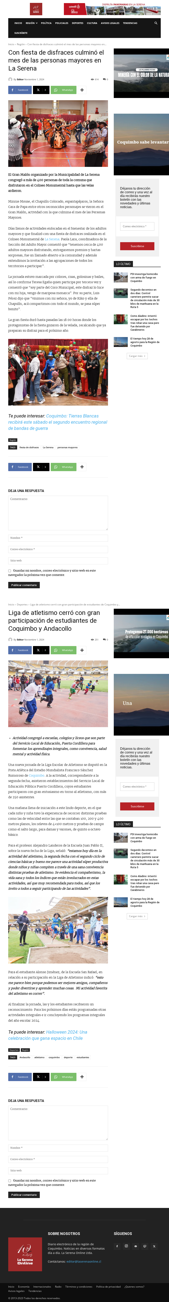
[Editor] (11, 79)
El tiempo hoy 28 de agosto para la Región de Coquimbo (145, 342)
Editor (20, 79)
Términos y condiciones (78, 1286)
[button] (156, 23)
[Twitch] (145, 1246)
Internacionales (42, 1286)
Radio (58, 1286)
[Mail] (135, 1246)
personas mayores (67, 447)
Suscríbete (20, 32)
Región (30, 23)
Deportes (77, 23)
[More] (82, 90)
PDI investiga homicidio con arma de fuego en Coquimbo (144, 278)
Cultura (92, 23)
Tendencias (130, 23)
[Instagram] (126, 1246)
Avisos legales (110, 23)
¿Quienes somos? (134, 1286)
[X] (154, 1246)
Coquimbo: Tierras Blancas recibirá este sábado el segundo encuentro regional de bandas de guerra (57, 422)
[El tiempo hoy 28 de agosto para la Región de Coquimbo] (121, 342)
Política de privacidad (108, 1286)
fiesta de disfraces (29, 447)
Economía (23, 1286)
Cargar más (136, 356)
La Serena (52, 239)
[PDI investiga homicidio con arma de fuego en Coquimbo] (121, 277)
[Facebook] (117, 1246)
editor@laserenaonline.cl (84, 1261)
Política (46, 23)
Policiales (61, 23)
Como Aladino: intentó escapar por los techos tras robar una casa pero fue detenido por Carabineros (144, 323)
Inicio (18, 23)
